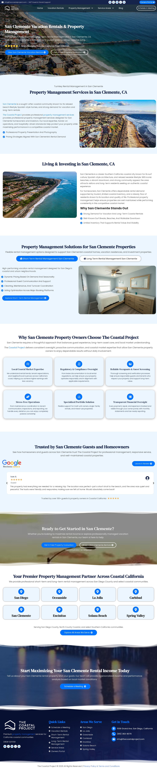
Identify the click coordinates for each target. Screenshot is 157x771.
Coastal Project (17, 347)
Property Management (79, 8)
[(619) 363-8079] (114, 734)
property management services (58, 114)
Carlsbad (136, 597)
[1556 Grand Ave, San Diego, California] (114, 728)
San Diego (21, 597)
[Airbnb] (120, 2)
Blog (121, 8)
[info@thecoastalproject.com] (114, 739)
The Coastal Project (12, 114)
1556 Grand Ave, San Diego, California (135, 728)
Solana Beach (97, 615)
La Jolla (97, 597)
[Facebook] (110, 2)
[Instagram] (113, 2)
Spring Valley (136, 615)
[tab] (47, 258)
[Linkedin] (117, 2)
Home (40, 8)
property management (23, 734)
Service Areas (104, 8)
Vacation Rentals (56, 8)
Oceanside (59, 597)
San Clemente (9, 104)
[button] (7, 483)
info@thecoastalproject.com (130, 739)
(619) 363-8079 (124, 733)
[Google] (124, 2)
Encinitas (59, 615)
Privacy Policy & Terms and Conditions (101, 766)
